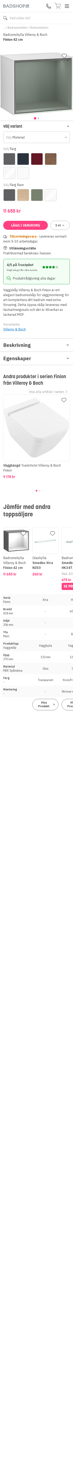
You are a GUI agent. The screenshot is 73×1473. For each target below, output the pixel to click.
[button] (36, 126)
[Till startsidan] (16, 6)
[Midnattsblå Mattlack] (23, 159)
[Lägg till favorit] (64, 56)
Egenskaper (17, 358)
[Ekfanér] (23, 195)
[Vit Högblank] (9, 173)
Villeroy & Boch (14, 329)
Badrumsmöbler (18, 27)
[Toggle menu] (67, 6)
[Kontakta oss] (49, 6)
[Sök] (5, 18)
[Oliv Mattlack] (37, 195)
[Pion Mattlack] (37, 159)
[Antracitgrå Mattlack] (9, 159)
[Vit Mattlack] (23, 173)
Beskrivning (17, 345)
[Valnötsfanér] (51, 159)
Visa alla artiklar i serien (46, 392)
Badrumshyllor (39, 27)
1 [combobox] (58, 225)
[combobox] (36, 137)
